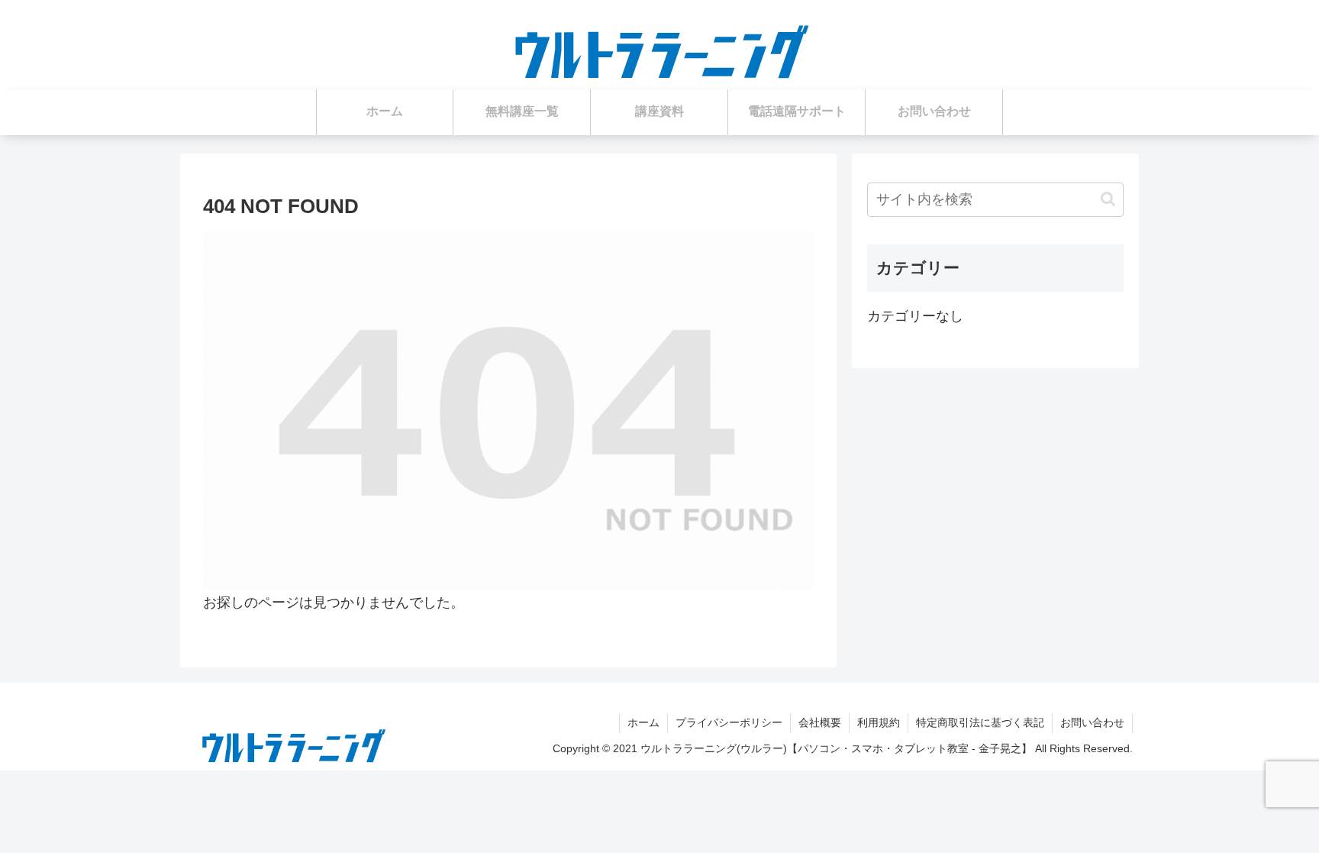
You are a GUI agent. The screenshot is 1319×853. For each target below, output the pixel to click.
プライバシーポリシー (729, 722)
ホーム (643, 722)
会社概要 (819, 722)
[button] (1108, 199)
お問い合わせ (1092, 722)
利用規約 (878, 722)
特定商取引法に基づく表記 (980, 722)
